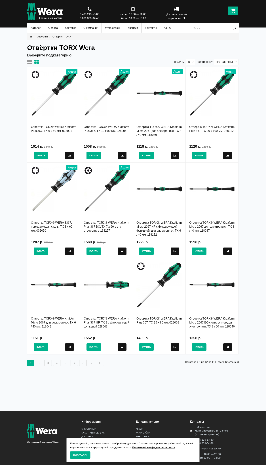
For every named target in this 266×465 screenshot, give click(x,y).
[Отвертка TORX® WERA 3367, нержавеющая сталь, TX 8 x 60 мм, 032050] (54, 188)
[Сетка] (37, 61)
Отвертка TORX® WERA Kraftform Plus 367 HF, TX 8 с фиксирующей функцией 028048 (106, 322)
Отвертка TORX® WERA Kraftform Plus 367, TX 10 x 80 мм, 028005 (106, 128)
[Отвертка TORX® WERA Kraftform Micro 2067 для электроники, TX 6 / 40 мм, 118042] (54, 284)
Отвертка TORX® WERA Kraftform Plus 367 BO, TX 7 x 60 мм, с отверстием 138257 (106, 226)
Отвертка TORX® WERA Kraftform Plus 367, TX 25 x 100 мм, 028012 (212, 128)
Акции (139, 429)
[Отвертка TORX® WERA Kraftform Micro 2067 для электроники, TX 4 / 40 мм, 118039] (159, 93)
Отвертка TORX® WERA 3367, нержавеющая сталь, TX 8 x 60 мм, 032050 (51, 226)
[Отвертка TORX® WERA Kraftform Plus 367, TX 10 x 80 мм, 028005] (106, 93)
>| (100, 363)
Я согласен (80, 455)
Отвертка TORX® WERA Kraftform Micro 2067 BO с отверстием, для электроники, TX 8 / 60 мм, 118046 (212, 322)
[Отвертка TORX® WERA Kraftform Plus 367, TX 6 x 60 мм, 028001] (54, 93)
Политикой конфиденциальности (153, 447)
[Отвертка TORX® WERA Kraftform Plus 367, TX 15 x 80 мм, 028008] (159, 284)
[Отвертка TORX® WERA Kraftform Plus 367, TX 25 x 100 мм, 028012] (212, 93)
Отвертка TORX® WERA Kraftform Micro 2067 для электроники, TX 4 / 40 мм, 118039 (159, 130)
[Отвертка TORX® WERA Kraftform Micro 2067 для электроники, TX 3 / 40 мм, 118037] (212, 188)
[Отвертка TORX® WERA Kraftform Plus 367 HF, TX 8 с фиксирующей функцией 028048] (106, 284)
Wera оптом (143, 436)
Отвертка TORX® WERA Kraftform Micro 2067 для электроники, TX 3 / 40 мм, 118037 (212, 226)
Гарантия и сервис (93, 433)
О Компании (88, 429)
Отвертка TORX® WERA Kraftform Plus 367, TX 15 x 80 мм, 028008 (159, 320)
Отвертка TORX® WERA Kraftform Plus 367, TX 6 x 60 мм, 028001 (53, 128)
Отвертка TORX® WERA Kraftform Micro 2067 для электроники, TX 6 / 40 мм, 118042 (53, 322)
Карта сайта (143, 433)
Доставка (87, 436)
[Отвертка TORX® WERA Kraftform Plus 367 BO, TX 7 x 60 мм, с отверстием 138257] (106, 188)
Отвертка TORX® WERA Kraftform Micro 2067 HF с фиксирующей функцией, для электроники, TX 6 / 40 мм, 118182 (159, 228)
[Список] (30, 61)
